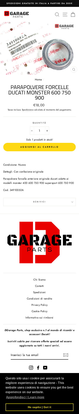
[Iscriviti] (65, 355)
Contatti (39, 286)
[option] (39, 3)
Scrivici (39, 201)
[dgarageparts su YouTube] (45, 367)
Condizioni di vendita (39, 298)
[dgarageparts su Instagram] (31, 367)
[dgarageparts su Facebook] (38, 367)
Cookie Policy (39, 311)
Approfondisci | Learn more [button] (25, 397)
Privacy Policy (39, 305)
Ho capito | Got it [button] (39, 407)
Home (39, 79)
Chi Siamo (39, 279)
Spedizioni (39, 292)
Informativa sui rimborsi (39, 317)
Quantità (39, 122)
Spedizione (27, 109)
